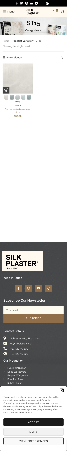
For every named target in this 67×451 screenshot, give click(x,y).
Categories (32, 30)
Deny (33, 431)
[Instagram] (28, 288)
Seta (17, 112)
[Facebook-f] (18, 288)
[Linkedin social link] (31, 3)
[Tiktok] (48, 288)
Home (6, 40)
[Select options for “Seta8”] (6, 90)
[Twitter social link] (21, 3)
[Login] (62, 12)
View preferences (33, 441)
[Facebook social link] (17, 3)
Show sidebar (14, 57)
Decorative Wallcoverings (17, 109)
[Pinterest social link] (26, 3)
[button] (62, 390)
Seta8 (18, 105)
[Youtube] (38, 288)
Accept (33, 422)
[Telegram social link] (36, 3)
